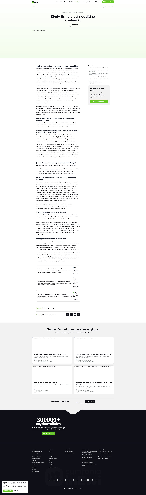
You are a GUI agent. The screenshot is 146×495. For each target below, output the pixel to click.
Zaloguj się (97, 1)
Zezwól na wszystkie (8, 490)
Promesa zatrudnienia (103, 458)
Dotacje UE (51, 464)
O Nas (50, 460)
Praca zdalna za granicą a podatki (45, 383)
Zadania (34, 460)
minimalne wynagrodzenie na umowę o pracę (49, 168)
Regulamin (51, 466)
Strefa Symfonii (86, 1)
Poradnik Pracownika (44, 360)
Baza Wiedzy (51, 456)
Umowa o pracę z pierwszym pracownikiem (88, 455)
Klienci (65, 1)
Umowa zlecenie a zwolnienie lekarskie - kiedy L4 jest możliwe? (94, 383)
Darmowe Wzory (52, 455)
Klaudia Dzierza (80, 360)
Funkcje (58, 1)
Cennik (70, 1)
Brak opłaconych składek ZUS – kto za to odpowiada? (52, 269)
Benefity (34, 469)
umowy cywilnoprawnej (50, 186)
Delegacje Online (36, 458)
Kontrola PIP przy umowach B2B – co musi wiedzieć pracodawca (89, 461)
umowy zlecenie (57, 70)
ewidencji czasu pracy (73, 194)
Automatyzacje (35, 471)
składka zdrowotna (64, 127)
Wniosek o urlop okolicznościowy (105, 451)
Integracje (34, 467)
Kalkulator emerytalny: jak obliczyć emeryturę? (50, 354)
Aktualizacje (35, 466)
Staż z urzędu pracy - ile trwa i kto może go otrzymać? (94, 354)
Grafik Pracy (35, 453)
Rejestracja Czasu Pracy (37, 451)
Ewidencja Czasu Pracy (37, 456)
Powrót (34, 7)
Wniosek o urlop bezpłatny (104, 455)
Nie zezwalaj (16, 490)
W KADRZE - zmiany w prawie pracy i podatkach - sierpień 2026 (89, 452)
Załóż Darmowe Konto (70, 453)
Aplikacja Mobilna (36, 464)
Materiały (77, 1)
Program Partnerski (53, 458)
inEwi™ (64, 488)
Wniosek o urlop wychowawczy (105, 456)
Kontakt (50, 462)
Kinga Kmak (75, 24)
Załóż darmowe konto (108, 1)
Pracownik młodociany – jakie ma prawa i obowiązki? (52, 294)
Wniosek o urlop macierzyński (104, 453)
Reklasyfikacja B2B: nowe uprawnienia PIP (87, 458)
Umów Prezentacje (69, 451)
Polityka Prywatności (53, 467)
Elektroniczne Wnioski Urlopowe (39, 455)
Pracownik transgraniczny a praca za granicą (89, 464)
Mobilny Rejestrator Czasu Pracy (39, 462)
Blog (50, 453)
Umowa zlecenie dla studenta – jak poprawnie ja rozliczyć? (54, 281)
